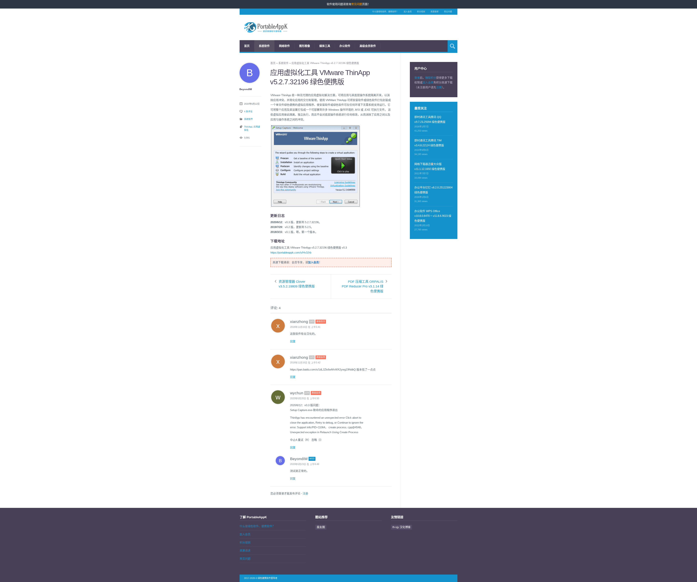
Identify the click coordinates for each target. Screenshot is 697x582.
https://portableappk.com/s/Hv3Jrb (290, 252)
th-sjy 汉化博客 (401, 527)
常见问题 (448, 12)
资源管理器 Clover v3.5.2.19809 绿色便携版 (297, 284)
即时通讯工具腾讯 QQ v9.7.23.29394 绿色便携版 (429, 119)
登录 (417, 77)
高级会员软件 (368, 45)
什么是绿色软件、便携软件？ (385, 12)
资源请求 (435, 12)
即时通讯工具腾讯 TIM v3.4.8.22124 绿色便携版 (429, 143)
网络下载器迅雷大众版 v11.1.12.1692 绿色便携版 (429, 166)
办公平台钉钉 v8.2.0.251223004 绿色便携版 (433, 190)
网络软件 (284, 45)
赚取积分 (430, 77)
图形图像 (304, 45)
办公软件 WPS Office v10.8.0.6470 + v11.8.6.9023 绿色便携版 (432, 216)
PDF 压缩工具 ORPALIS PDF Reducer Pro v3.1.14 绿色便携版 (362, 286)
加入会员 (408, 12)
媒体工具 (324, 45)
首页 (247, 45)
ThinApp (248, 127)
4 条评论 (248, 111)
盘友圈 (321, 527)
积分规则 (421, 12)
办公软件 (344, 45)
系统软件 (264, 45)
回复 (292, 341)
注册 (305, 493)
